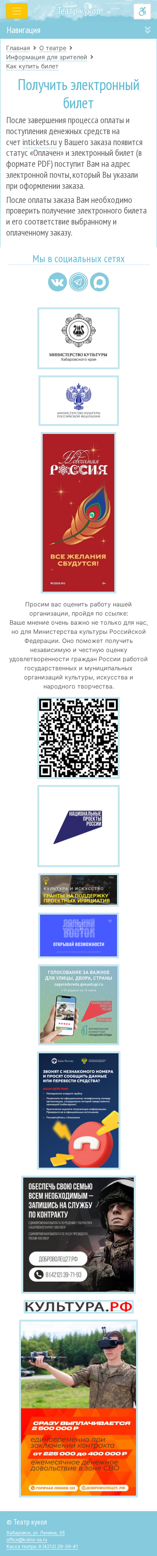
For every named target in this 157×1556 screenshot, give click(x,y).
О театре (52, 48)
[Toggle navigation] (16, 11)
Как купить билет (32, 66)
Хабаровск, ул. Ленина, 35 (35, 1532)
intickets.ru (39, 142)
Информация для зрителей (46, 57)
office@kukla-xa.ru (26, 1539)
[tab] (78, 30)
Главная (18, 48)
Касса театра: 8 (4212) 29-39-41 (42, 1546)
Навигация (23, 30)
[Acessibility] (142, 11)
